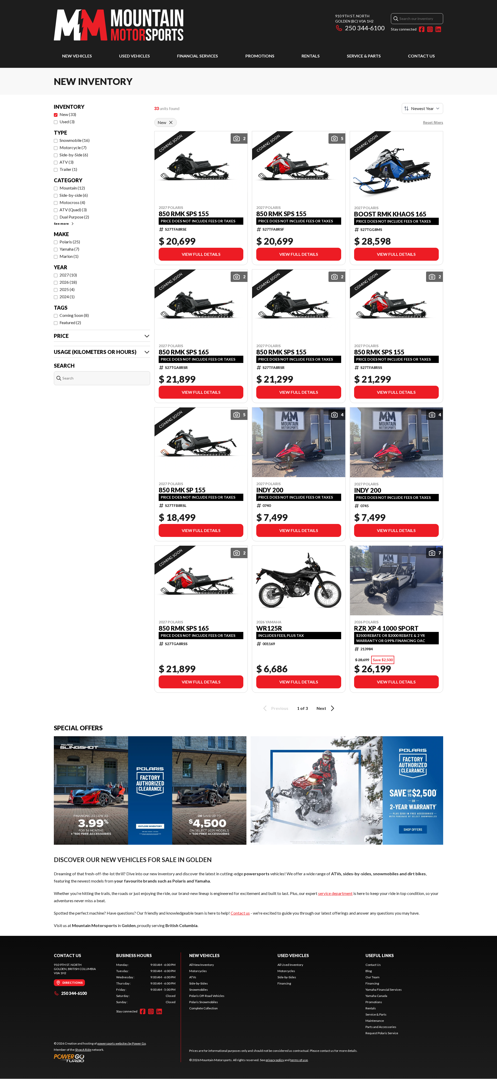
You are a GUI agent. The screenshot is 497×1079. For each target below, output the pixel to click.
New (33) (68, 114)
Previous (279, 708)
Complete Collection (203, 1008)
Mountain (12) (72, 187)
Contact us (240, 912)
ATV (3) (67, 161)
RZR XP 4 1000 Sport (386, 628)
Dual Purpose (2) (74, 216)
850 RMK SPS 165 (184, 352)
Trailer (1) (68, 169)
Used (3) (67, 121)
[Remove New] (170, 122)
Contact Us (421, 55)
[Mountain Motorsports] (118, 25)
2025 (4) (67, 289)
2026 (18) (68, 282)
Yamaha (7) (69, 248)
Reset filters (433, 122)
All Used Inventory (290, 965)
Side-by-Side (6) (74, 154)
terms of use (299, 1060)
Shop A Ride (83, 1050)
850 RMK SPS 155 (184, 213)
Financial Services (197, 55)
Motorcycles (198, 971)
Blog (369, 971)
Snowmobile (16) (75, 140)
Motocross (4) (72, 202)
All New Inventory (201, 965)
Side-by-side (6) (74, 195)
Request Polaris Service (382, 1033)
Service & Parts (364, 55)
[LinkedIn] (438, 29)
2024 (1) (67, 296)
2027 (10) (68, 274)
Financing (284, 983)
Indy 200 (269, 490)
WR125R (269, 628)
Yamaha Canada (376, 996)
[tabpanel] (146, 983)
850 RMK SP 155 (182, 490)
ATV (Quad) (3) (73, 209)
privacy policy (275, 1060)
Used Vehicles (134, 55)
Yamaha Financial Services (384, 989)
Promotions (259, 55)
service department (335, 893)
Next (321, 708)
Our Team (372, 977)
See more (61, 223)
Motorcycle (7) (73, 147)
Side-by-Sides (198, 983)
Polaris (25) (70, 241)
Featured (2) (70, 322)
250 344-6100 (365, 28)
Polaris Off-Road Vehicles (206, 996)
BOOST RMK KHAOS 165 (390, 214)
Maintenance (375, 1021)
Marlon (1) (69, 256)
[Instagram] (430, 29)
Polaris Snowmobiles (203, 1002)
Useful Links (380, 955)
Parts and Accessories (381, 1027)
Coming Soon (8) (74, 315)
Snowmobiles (198, 989)
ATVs (192, 977)
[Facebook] (422, 29)
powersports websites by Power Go (121, 1043)
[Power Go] (100, 1058)
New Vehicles (77, 55)
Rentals (311, 55)
